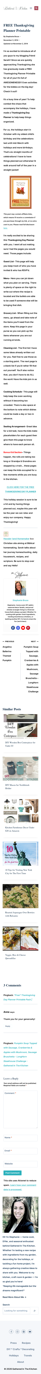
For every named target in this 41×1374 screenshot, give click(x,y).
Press (13, 1343)
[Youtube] (23, 628)
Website (9, 1163)
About (20, 1362)
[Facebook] (13, 628)
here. (5, 228)
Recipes (26, 1343)
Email (8, 1150)
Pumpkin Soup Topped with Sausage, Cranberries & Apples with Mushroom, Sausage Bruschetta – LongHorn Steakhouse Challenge (31, 666)
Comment (10, 1093)
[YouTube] (30, 1332)
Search (6, 1304)
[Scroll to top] (35, 1370)
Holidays (14, 1355)
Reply (7, 1026)
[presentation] (20, 726)
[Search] (34, 1311)
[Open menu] (31, 8)
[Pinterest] (28, 628)
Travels (28, 1355)
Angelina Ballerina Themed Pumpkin (8, 651)
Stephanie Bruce (12, 36)
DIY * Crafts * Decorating (20, 1349)
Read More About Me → (14, 1297)
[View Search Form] (36, 8)
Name (8, 1137)
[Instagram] (18, 628)
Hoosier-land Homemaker (16, 538)
